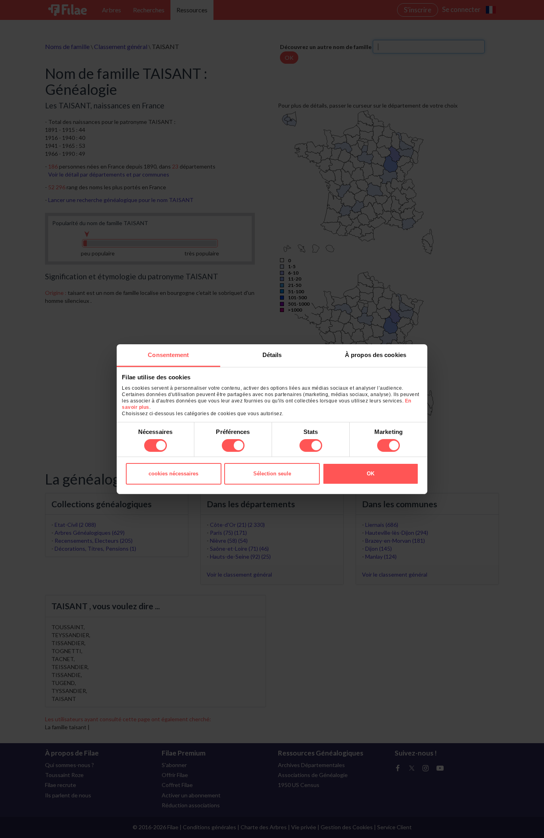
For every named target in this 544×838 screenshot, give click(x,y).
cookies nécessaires (173, 474)
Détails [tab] (272, 354)
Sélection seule (272, 474)
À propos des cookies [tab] (375, 354)
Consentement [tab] (168, 354)
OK (370, 474)
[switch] (233, 445)
